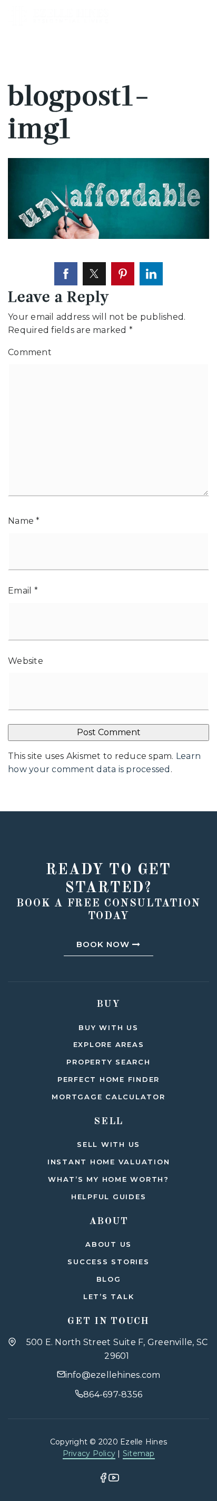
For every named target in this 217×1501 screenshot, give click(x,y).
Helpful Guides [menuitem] (108, 1196)
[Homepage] (58, 15)
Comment (30, 352)
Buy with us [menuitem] (108, 1027)
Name (24, 521)
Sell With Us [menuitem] (108, 1144)
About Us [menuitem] (108, 1244)
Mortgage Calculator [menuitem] (108, 1096)
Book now (104, 944)
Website (25, 661)
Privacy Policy (89, 1453)
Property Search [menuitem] (108, 1062)
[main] (108, 405)
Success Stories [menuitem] (108, 1261)
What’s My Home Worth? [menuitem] (108, 1179)
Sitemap (139, 1453)
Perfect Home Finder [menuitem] (108, 1079)
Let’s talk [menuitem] (108, 1296)
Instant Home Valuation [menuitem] (108, 1161)
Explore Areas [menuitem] (108, 1044)
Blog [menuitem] (108, 1279)
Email (23, 591)
